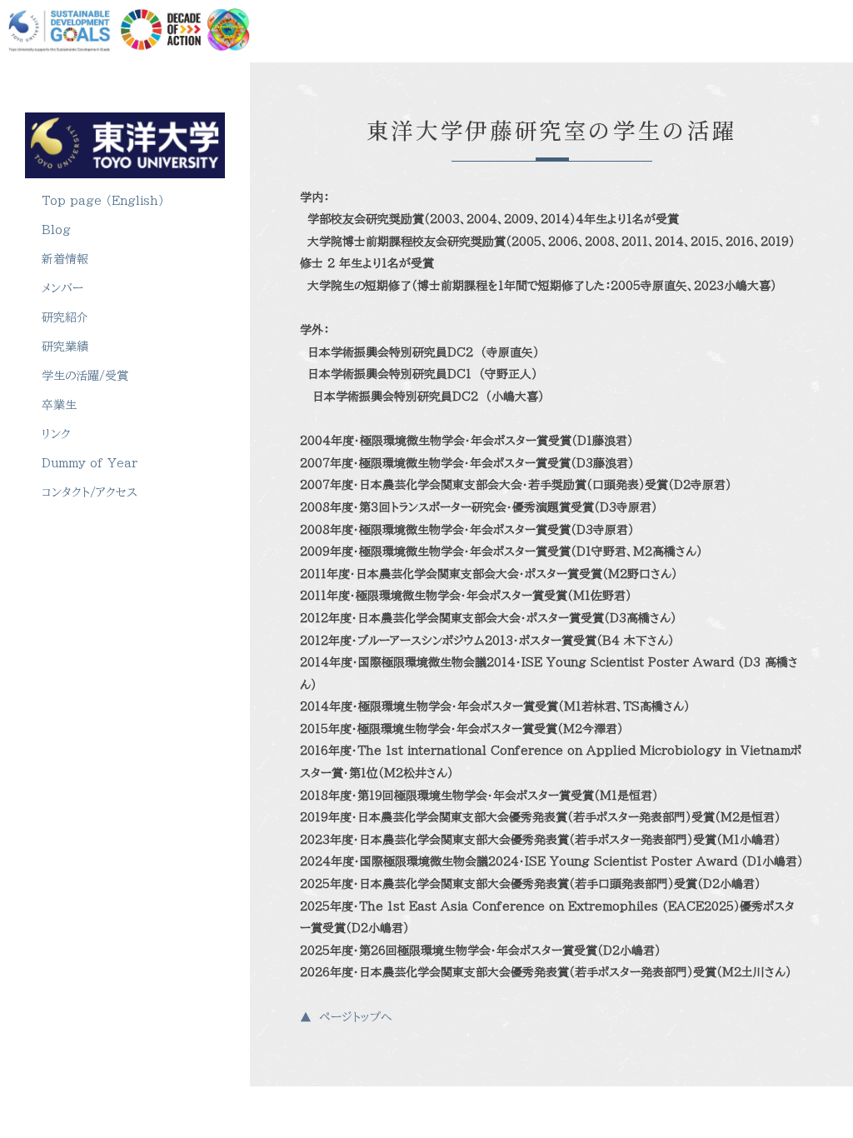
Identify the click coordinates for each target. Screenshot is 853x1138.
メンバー (62, 288)
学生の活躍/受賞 (89, 376)
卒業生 (59, 405)
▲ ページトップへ (346, 1017)
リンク (56, 434)
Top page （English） (103, 201)
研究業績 (65, 346)
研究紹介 (65, 317)
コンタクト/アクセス (89, 492)
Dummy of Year (89, 463)
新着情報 (65, 259)
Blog (56, 230)
